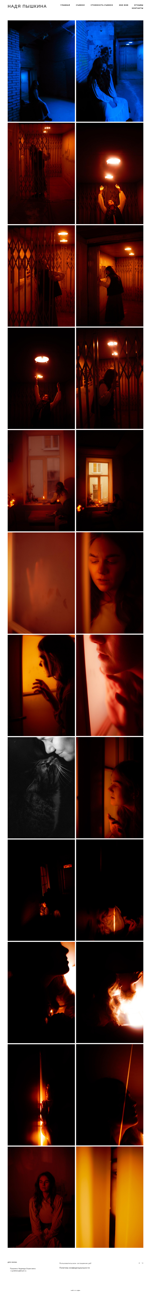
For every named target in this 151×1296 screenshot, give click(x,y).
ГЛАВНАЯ (65, 5)
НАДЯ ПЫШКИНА (27, 6)
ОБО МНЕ (123, 5)
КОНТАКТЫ (137, 8)
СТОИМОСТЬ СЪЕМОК (102, 5)
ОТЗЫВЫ (138, 5)
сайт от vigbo (75, 1290)
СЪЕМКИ (80, 5)
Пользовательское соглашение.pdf (75, 1263)
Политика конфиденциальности (74, 1268)
